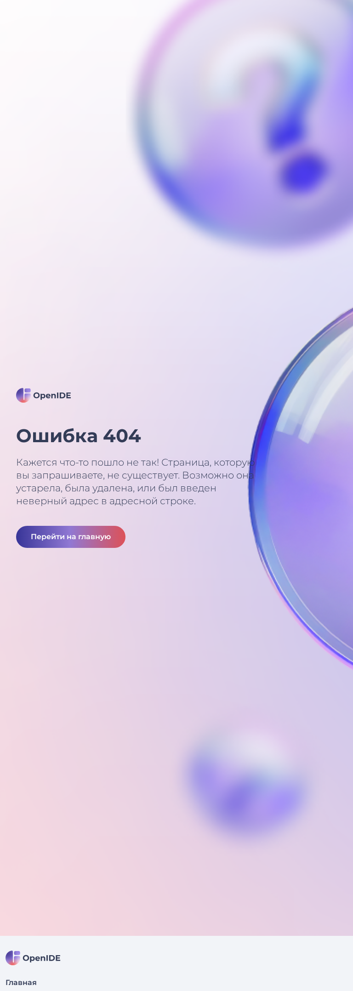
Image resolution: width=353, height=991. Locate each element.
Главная (21, 982)
